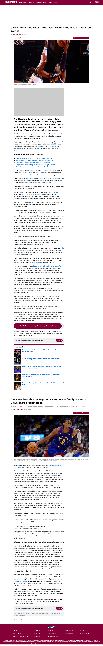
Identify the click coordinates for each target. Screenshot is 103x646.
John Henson (27, 216)
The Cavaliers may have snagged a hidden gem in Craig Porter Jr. (35, 160)
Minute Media (12, 640)
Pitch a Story (17, 633)
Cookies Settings (53, 636)
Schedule (31, 2)
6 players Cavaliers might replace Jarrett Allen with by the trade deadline (37, 165)
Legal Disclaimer (85, 633)
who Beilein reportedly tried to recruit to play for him (47, 266)
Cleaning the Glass (21, 581)
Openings (37, 630)
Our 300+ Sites (69, 630)
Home (15, 620)
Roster (45, 2)
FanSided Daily (84, 630)
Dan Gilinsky (17, 34)
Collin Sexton (52, 146)
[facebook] (90, 2)
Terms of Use (52, 633)
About (15, 630)
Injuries (50, 2)
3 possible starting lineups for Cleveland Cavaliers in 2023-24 (34, 158)
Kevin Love (22, 192)
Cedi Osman (17, 148)
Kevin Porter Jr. (30, 170)
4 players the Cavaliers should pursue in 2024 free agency (33, 162)
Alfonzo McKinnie (30, 178)
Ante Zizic (33, 202)
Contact (50, 630)
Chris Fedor (38, 262)
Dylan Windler (40, 172)
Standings (38, 2)
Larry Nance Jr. (37, 194)
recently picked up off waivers (51, 178)
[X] (93, 2)
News (20, 2)
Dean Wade (23, 250)
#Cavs (54, 242)
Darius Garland (42, 142)
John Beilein (52, 144)
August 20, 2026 (37, 528)
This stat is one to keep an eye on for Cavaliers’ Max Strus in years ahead (38, 167)
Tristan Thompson (53, 192)
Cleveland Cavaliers (22, 134)
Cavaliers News (23, 620)
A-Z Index (37, 636)
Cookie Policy (69, 633)
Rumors (25, 2)
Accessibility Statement (20, 636)
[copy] (23, 38)
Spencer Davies (39, 146)
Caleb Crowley (17, 409)
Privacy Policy (38, 633)
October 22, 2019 (38, 244)
